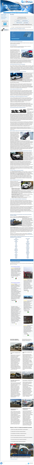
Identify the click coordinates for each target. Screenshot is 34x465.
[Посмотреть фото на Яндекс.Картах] (28, 297)
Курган (16, 242)
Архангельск (16, 250)
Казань (28, 239)
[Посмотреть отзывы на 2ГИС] (28, 273)
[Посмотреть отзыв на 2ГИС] (16, 324)
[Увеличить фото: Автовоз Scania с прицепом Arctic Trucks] (27, 350)
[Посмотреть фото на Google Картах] (16, 266)
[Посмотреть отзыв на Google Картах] (16, 278)
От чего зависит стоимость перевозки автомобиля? (18, 441)
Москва (16, 238)
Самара (28, 255)
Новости (13, 12)
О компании (9, 12)
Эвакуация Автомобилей (3, 17)
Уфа (27, 240)
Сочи (16, 253)
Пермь (16, 240)
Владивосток (16, 249)
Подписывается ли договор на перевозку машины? (18, 431)
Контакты (26, 12)
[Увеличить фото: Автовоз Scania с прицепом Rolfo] (27, 406)
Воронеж (28, 250)
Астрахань (16, 255)
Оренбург (28, 254)
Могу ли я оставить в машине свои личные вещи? (18, 435)
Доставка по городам (14, 459)
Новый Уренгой (28, 243)
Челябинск (27, 241)
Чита (16, 247)
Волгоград (16, 254)
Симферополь (27, 252)
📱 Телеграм (26, 22)
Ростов (16, 251)
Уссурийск (27, 248)
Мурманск (27, 249)
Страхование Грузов (3, 18)
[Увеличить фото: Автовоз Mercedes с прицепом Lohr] (27, 378)
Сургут (16, 243)
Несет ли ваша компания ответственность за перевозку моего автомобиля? (21, 437)
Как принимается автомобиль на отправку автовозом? (18, 433)
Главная (5, 12)
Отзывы (17, 12)
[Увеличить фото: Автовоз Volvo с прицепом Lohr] (15, 407)
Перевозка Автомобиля (3, 14)
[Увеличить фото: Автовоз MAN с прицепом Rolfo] (15, 378)
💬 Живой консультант (19, 22)
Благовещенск (28, 247)
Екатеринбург (16, 241)
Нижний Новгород (16, 239)
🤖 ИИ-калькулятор (25, 20)
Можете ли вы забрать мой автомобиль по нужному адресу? (19, 429)
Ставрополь (16, 252)
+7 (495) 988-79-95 (29, 233)
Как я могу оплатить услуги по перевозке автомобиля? (18, 439)
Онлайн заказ (21, 12)
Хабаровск (16, 248)
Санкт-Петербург (28, 238)
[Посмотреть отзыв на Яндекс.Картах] (28, 312)
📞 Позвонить (18, 20)
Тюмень (28, 242)
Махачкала (27, 253)
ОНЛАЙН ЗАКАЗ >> (6, 29)
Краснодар (27, 251)
